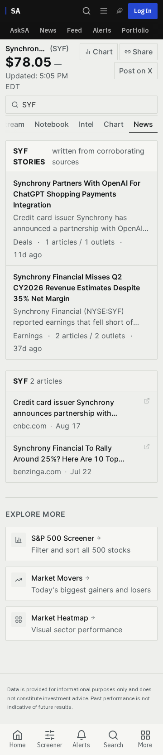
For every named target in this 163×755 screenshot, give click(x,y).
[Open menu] (103, 11)
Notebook (51, 124)
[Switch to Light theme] (119, 11)
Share (143, 51)
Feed (74, 30)
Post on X (136, 70)
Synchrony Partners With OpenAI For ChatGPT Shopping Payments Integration (76, 193)
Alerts (102, 30)
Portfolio (135, 30)
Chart (103, 51)
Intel (86, 124)
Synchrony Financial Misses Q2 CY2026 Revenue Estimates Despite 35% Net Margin (76, 287)
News (48, 30)
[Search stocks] (86, 11)
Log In (143, 11)
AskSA (19, 30)
